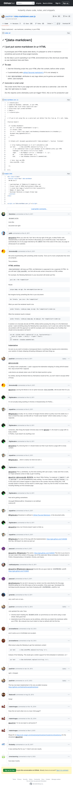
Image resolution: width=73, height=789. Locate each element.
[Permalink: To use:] (3, 64)
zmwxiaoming (13, 756)
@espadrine (12, 237)
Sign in (58, 3)
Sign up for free (9, 770)
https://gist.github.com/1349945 (44, 553)
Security (25, 779)
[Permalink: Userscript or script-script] (3, 83)
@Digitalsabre (13, 414)
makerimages (13, 706)
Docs (43, 779)
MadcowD (12, 694)
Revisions (16, 23)
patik (10, 233)
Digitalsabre (13, 397)
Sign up (65, 3)
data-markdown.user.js (25, 16)
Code (6, 23)
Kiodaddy (12, 744)
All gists (38, 3)
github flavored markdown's (33, 72)
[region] (36, 66)
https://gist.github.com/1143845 (18, 571)
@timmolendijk (13, 363)
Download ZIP (66, 23)
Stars (29, 23)
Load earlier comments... (39, 209)
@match (46, 430)
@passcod (29, 569)
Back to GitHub (47, 3)
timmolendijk (13, 251)
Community (37, 779)
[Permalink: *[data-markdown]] (3, 40)
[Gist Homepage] (9, 3)
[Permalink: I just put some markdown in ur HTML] (3, 46)
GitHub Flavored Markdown (41, 515)
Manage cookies (56, 779)
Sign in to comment (62, 770)
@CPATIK (30, 477)
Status (30, 779)
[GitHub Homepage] (31, 784)
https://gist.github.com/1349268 (57, 539)
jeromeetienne (13, 628)
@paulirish (12, 389)
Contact (48, 779)
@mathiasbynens (14, 583)
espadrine (12, 409)
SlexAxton (12, 214)
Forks (41, 23)
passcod (11, 548)
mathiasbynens (14, 564)
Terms (14, 779)
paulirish (9, 16)
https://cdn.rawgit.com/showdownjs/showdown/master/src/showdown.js (38, 735)
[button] (57, 23)
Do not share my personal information (36, 781)
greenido (12, 595)
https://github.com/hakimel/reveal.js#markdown (23, 687)
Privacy (19, 779)
